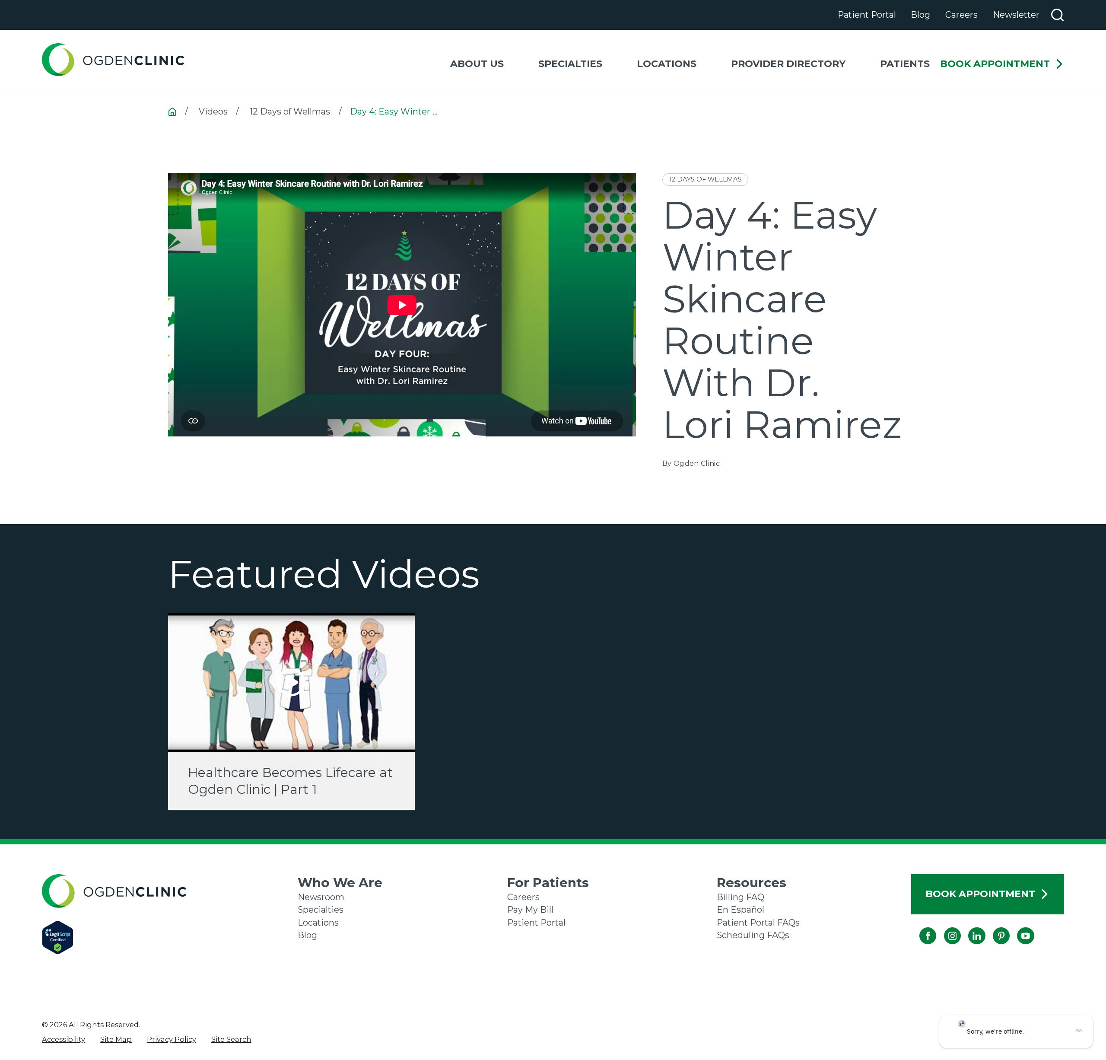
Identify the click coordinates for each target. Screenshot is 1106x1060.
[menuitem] (63, 1039)
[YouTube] (1017, 927)
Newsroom (321, 897)
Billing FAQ (740, 897)
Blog (920, 15)
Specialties (320, 909)
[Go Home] (172, 112)
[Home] (113, 59)
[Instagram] (943, 927)
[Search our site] (1057, 15)
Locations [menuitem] (666, 64)
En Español (740, 909)
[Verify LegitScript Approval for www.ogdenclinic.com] (169, 937)
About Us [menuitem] (477, 64)
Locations (318, 922)
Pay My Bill (530, 909)
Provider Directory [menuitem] (788, 64)
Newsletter (1016, 15)
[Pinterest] (992, 927)
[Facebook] (919, 927)
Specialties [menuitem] (570, 64)
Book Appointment (995, 64)
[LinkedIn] (968, 927)
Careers (961, 15)
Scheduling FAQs (753, 935)
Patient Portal (867, 15)
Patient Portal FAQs (758, 922)
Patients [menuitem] (905, 64)
